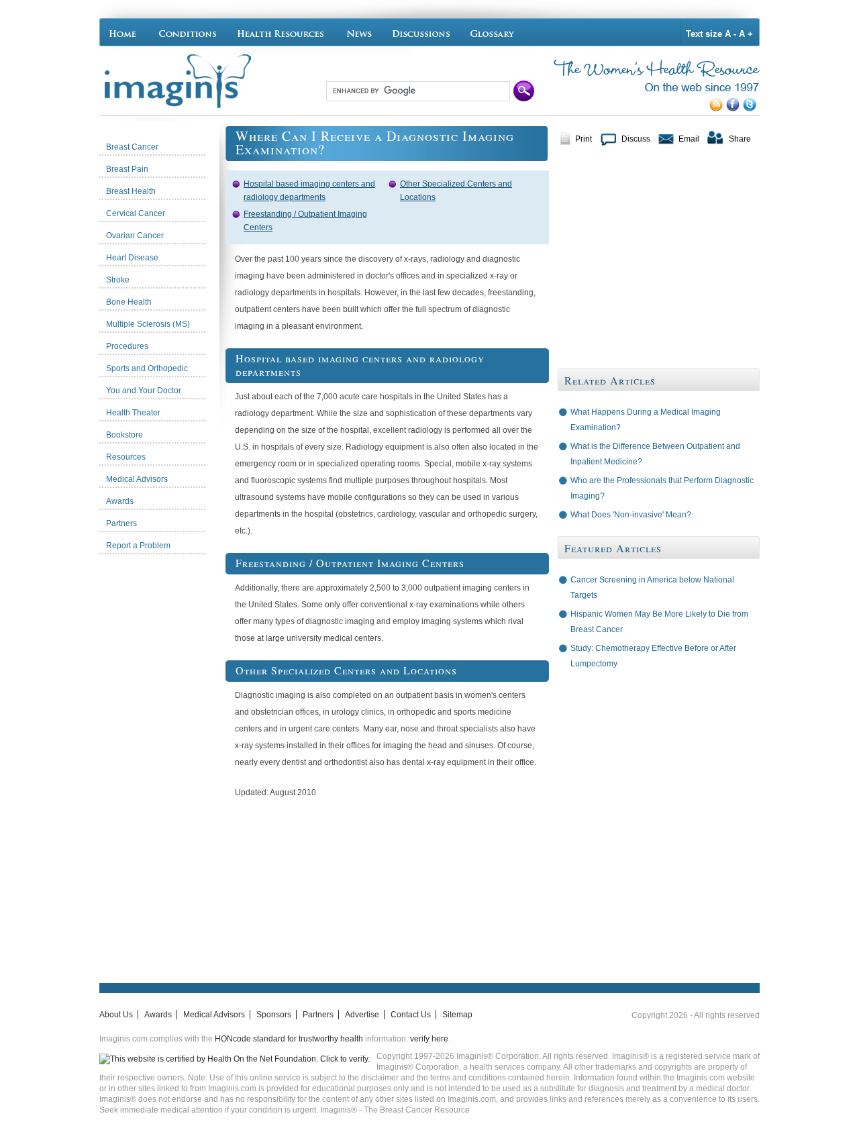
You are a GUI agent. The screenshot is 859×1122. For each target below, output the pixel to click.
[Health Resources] (281, 32)
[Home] (126, 32)
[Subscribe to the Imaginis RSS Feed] (717, 108)
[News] (359, 32)
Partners (318, 1014)
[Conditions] (187, 32)
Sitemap (457, 1014)
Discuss (635, 139)
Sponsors (273, 1014)
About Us (116, 1014)
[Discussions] (421, 32)
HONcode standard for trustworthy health (289, 1038)
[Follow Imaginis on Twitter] (751, 108)
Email (688, 139)
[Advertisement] (162, 761)
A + (746, 34)
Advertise (362, 1014)
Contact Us (411, 1014)
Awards (158, 1014)
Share (740, 139)
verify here (429, 1038)
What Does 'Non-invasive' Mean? (630, 514)
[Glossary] (494, 32)
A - (730, 34)
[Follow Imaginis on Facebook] (734, 108)
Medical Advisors (214, 1014)
